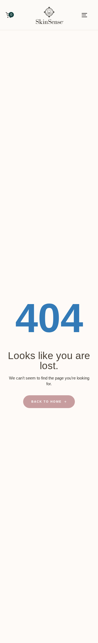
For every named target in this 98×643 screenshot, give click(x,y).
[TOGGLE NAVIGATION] (78, 15)
